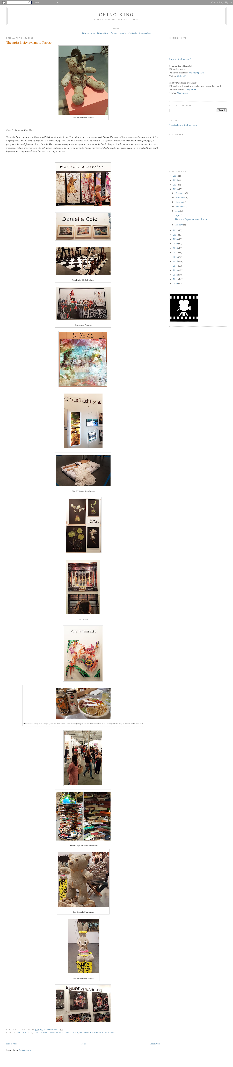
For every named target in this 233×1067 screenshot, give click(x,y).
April (178, 215)
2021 (175, 234)
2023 (175, 189)
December (180, 193)
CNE (61, 1033)
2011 (175, 279)
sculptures (97, 1033)
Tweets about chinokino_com (183, 124)
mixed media (71, 1033)
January (179, 224)
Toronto (110, 1033)
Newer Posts (11, 1043)
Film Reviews (88, 32)
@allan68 (181, 76)
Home (83, 1043)
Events (123, 32)
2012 (175, 274)
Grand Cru (191, 89)
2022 (175, 230)
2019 (175, 243)
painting (84, 1033)
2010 (175, 283)
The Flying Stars (196, 72)
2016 (175, 256)
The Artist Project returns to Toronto (29, 42)
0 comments (50, 1030)
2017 (175, 252)
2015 (175, 261)
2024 (175, 184)
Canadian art (50, 1033)
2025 (175, 180)
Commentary (145, 32)
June (178, 210)
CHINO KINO (116, 14)
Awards (114, 32)
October (179, 201)
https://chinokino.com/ (180, 59)
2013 (175, 270)
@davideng (182, 92)
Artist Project (23, 1033)
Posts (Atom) (25, 1050)
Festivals (132, 32)
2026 (175, 175)
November (181, 197)
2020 (175, 239)
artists (37, 1033)
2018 (175, 248)
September (181, 206)
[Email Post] (60, 1030)
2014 (175, 265)
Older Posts (155, 1043)
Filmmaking (102, 32)
